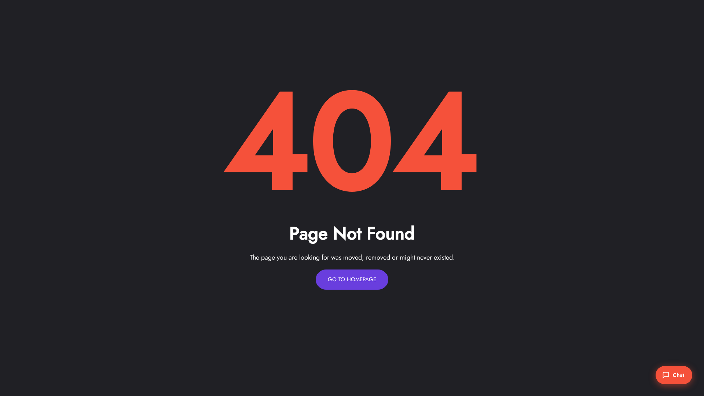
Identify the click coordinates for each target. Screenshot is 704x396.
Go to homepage (352, 279)
